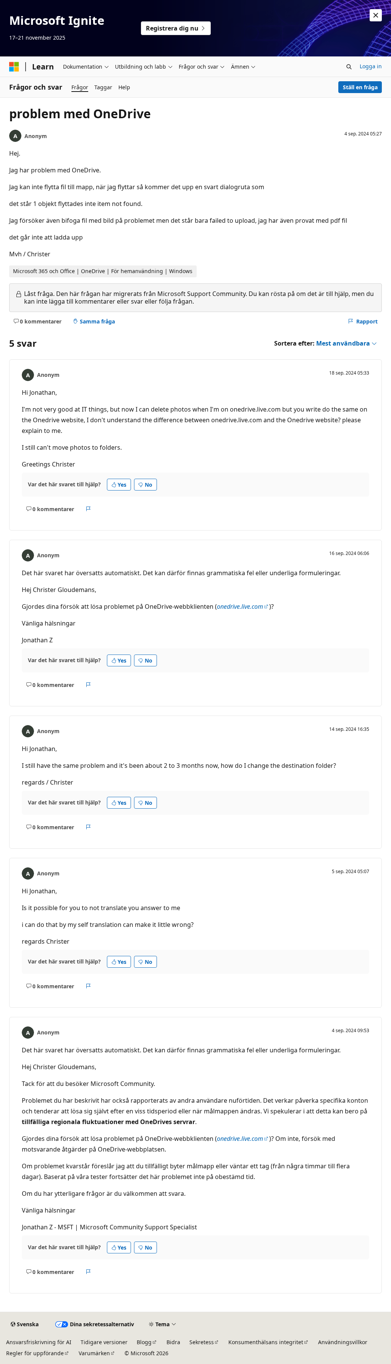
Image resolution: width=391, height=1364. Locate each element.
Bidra (173, 1342)
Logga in (371, 66)
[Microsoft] (14, 67)
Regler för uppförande (35, 1353)
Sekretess (201, 1342)
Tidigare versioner (104, 1342)
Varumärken (94, 1353)
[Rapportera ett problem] (88, 509)
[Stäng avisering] (376, 15)
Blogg (144, 1342)
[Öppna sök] (349, 67)
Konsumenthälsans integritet (265, 1342)
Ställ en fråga (360, 87)
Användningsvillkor (342, 1342)
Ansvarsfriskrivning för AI (38, 1342)
